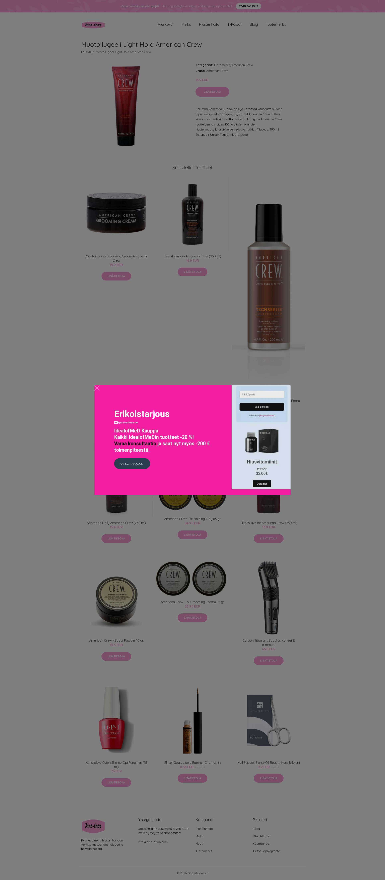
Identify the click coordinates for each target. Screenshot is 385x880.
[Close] (96, 388)
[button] (132, 463)
